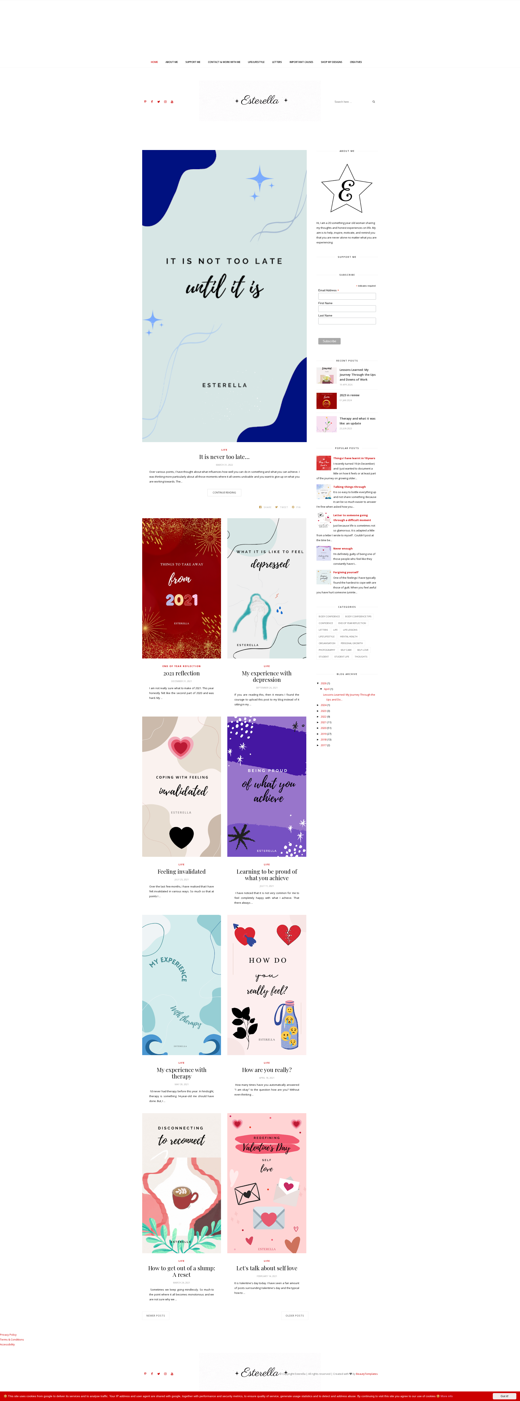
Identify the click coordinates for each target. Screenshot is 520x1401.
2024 (323, 705)
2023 (323, 711)
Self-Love (362, 650)
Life (224, 449)
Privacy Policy (8, 1334)
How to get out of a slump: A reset (181, 1271)
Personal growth (352, 643)
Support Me (192, 62)
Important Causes (301, 62)
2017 (323, 745)
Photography (327, 650)
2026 (323, 683)
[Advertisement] (260, 28)
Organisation (327, 643)
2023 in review (349, 395)
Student (324, 656)
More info (447, 1396)
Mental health (349, 636)
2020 (323, 728)
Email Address (328, 290)
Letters (277, 62)
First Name (325, 303)
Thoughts (361, 656)
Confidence (326, 623)
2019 (323, 734)
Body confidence (329, 616)
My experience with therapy (182, 1072)
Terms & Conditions (12, 1339)
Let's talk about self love (266, 1268)
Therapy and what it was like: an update (357, 421)
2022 (323, 716)
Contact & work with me (224, 62)
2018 (323, 739)
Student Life (341, 656)
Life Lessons (350, 629)
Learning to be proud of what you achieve (267, 874)
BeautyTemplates (367, 1374)
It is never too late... (224, 456)
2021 (323, 722)
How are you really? (267, 1069)
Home (154, 62)
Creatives (356, 62)
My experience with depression (267, 676)
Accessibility (7, 1344)
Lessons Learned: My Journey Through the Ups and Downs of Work (358, 374)
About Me (172, 62)
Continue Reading (224, 492)
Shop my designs (331, 62)
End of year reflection (181, 666)
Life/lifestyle (256, 62)
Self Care (346, 650)
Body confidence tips (358, 616)
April (326, 689)
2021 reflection (181, 673)
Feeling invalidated (182, 871)
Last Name (325, 315)
